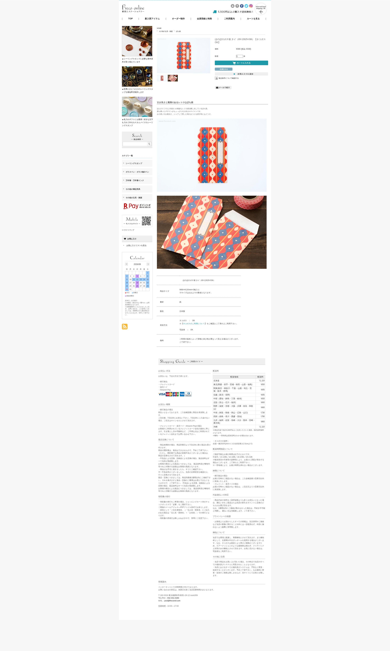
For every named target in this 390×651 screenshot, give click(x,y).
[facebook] (242, 7)
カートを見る (253, 19)
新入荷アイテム (152, 19)
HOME (159, 28)
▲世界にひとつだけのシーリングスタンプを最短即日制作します (137, 90)
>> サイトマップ (128, 230)
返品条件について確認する (229, 78)
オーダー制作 (178, 19)
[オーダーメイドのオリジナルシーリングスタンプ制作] (133, 15)
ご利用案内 (229, 19)
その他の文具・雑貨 (166, 31)
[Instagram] (251, 7)
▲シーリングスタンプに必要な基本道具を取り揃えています (137, 60)
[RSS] (125, 327)
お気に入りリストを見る (136, 245)
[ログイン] (233, 7)
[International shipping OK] (261, 14)
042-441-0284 (173, 598)
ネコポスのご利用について (194, 324)
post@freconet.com (172, 601)
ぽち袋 (178, 31)
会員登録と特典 (204, 19)
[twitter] (246, 7)
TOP (130, 19)
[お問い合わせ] (237, 7)
